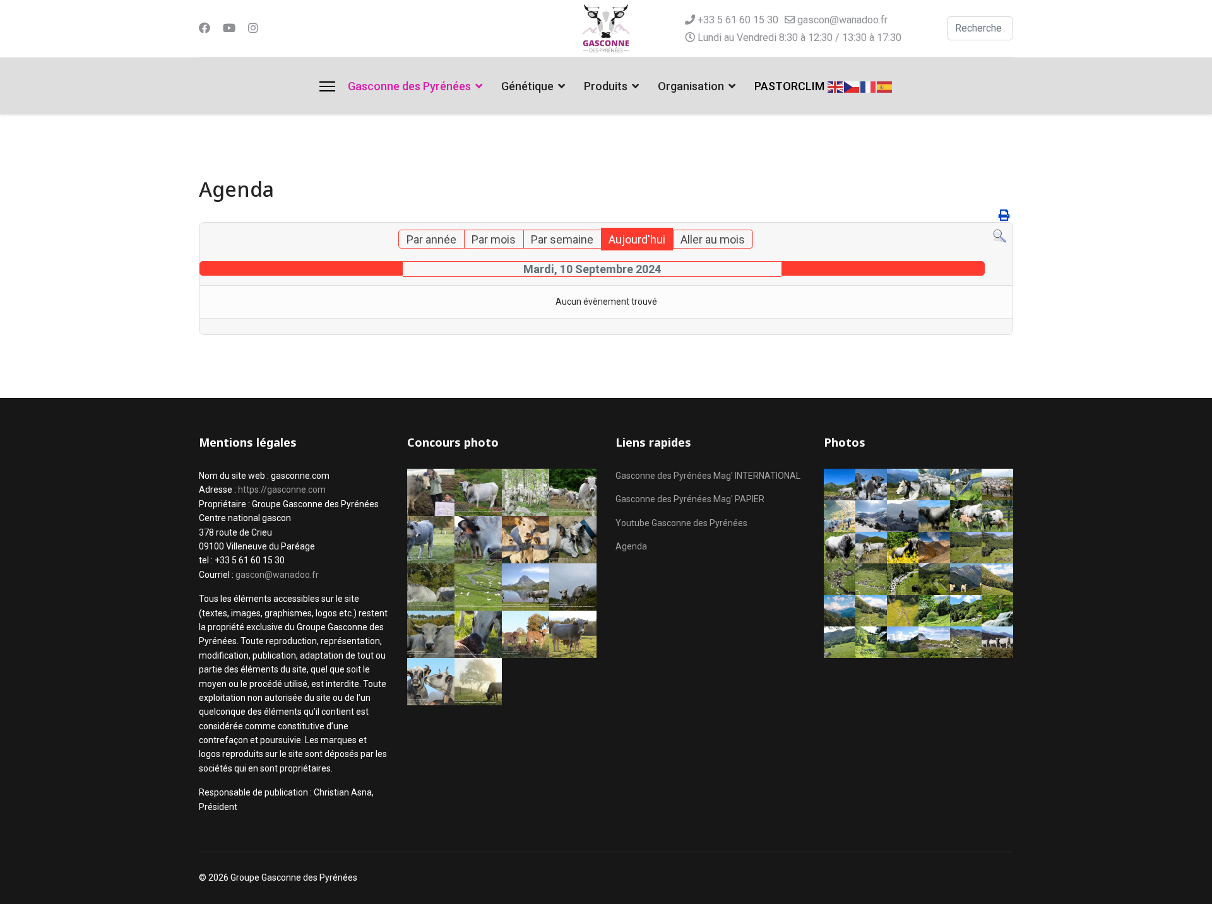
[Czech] (852, 85)
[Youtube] (229, 28)
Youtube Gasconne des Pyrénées (681, 523)
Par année (431, 239)
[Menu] (327, 86)
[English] (836, 85)
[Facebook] (204, 28)
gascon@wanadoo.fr (842, 20)
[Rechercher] (999, 236)
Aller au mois (712, 239)
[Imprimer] (1004, 215)
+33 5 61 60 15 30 (738, 20)
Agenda (631, 546)
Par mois (494, 239)
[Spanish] (885, 85)
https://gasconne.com (282, 489)
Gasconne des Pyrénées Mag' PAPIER (689, 499)
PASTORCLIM (789, 86)
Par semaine (562, 239)
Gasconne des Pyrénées (409, 86)
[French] (868, 85)
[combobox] (980, 28)
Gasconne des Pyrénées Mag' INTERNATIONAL (707, 476)
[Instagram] (253, 28)
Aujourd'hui (637, 239)
